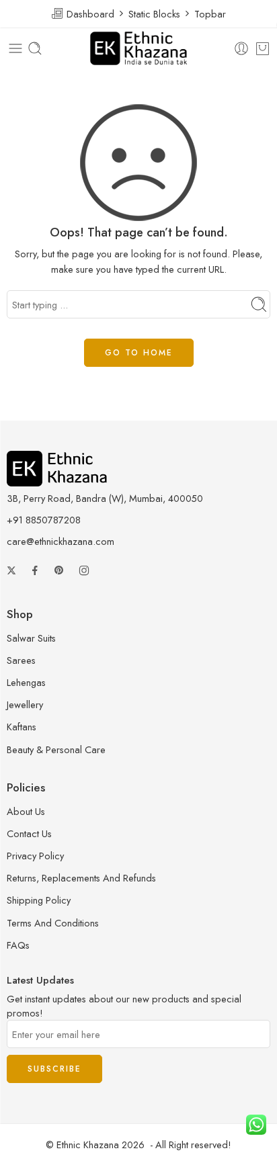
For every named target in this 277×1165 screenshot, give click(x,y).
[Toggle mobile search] (35, 48)
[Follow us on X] (11, 570)
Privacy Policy (35, 856)
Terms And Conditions (53, 923)
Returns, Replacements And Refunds (81, 878)
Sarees (21, 660)
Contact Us (29, 833)
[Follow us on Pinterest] (59, 570)
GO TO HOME (139, 353)
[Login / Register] (241, 48)
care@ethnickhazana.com (60, 541)
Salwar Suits (31, 638)
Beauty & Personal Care (56, 749)
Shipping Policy (39, 900)
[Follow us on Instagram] (84, 570)
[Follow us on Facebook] (35, 570)
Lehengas (26, 682)
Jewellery (25, 704)
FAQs (18, 945)
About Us (26, 811)
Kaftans (21, 727)
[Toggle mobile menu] (15, 48)
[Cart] (262, 48)
